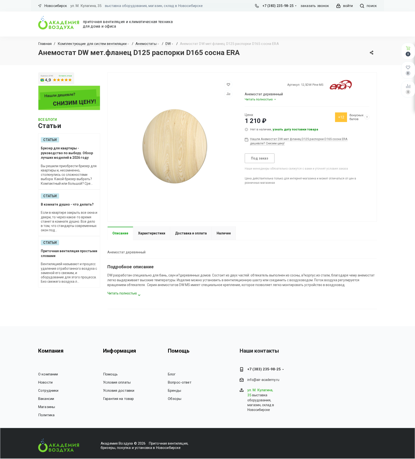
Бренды (174, 390)
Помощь (110, 374)
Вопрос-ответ (179, 382)
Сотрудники (48, 390)
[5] (264, 84)
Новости (45, 382)
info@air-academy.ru (263, 380)
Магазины (46, 407)
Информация (119, 351)
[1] (247, 84)
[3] (255, 84)
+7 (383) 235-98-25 (277, 6)
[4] (260, 84)
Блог (172, 374)
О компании (48, 374)
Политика (46, 415)
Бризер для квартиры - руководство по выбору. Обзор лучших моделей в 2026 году (67, 152)
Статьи (50, 140)
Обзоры (174, 399)
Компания (51, 351)
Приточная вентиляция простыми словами (69, 253)
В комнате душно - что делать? (67, 204)
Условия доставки (118, 390)
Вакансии (46, 399)
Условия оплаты (117, 382)
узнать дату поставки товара (295, 129)
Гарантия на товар (118, 399)
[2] (251, 84)
